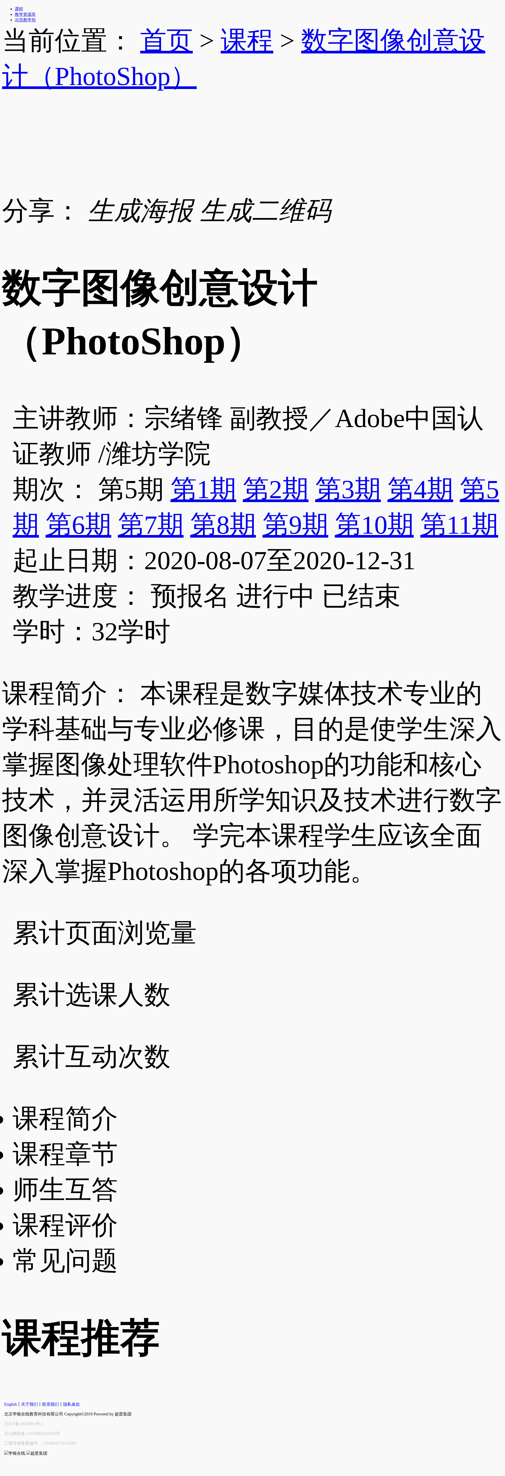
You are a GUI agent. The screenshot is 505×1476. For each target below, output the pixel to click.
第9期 (295, 524)
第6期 (78, 524)
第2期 (276, 489)
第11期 (459, 524)
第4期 (420, 489)
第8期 (223, 524)
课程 (247, 40)
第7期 (151, 524)
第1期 (203, 489)
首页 (166, 40)
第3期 (348, 489)
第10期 (374, 524)
